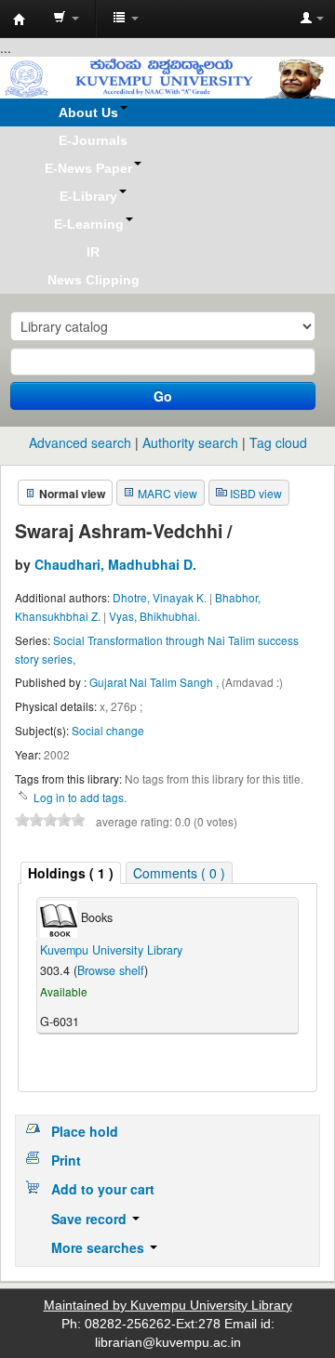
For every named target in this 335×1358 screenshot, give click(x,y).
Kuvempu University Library (111, 950)
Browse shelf (110, 970)
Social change (108, 730)
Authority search (190, 442)
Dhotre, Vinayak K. (160, 597)
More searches (99, 1247)
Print (66, 1160)
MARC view (167, 493)
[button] (66, 18)
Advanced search (80, 442)
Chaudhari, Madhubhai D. (115, 564)
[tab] (70, 873)
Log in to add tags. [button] (80, 797)
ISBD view (256, 493)
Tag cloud (278, 442)
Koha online (19, 19)
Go (163, 396)
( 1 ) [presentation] (71, 873)
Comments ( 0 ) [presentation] (179, 873)
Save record (90, 1218)
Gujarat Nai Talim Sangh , (155, 682)
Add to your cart (102, 1189)
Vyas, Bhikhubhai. (154, 616)
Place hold (84, 1131)
